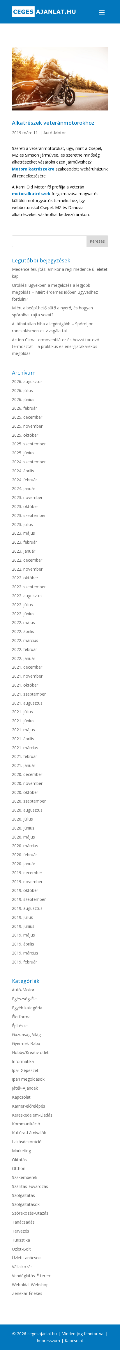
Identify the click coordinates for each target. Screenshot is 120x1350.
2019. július (22, 917)
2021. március (25, 747)
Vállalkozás (22, 1266)
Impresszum (48, 1340)
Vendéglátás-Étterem (32, 1275)
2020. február (24, 854)
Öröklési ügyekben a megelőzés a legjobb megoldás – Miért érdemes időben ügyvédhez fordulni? (55, 292)
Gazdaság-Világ (26, 1034)
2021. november (27, 676)
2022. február (24, 649)
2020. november (27, 783)
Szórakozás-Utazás (30, 1213)
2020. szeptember (29, 801)
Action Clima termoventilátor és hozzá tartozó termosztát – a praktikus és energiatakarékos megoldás (55, 346)
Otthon (18, 1168)
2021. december (27, 667)
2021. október (25, 685)
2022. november (27, 569)
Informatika (23, 1061)
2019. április (23, 944)
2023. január (23, 551)
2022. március (25, 640)
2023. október (25, 506)
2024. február (24, 479)
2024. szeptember (29, 461)
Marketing (21, 1150)
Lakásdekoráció (27, 1141)
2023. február (24, 542)
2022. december (27, 560)
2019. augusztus (27, 908)
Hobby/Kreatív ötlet (30, 1052)
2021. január (23, 765)
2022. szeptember (29, 586)
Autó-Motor (54, 132)
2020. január (23, 863)
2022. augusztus (27, 595)
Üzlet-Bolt (21, 1249)
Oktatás (19, 1159)
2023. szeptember (29, 515)
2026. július (22, 390)
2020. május (23, 837)
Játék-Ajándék (25, 1088)
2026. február (24, 408)
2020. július (22, 819)
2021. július (22, 711)
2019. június (23, 926)
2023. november (27, 497)
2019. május (23, 935)
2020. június (23, 828)
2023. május (23, 533)
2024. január (23, 488)
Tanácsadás (23, 1222)
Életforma (21, 1016)
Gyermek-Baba (26, 1043)
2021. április (23, 738)
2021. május (23, 729)
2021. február (24, 756)
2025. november (27, 426)
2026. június (23, 399)
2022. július (22, 604)
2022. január (23, 658)
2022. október (25, 577)
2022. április (23, 631)
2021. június (23, 720)
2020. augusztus (27, 810)
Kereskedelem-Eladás (32, 1115)
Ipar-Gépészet (25, 1070)
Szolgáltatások (26, 1204)
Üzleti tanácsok (26, 1257)
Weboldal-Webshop (30, 1284)
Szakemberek (24, 1177)
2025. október (25, 435)
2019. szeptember (29, 899)
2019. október (25, 890)
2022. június (23, 613)
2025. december (27, 417)
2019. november (27, 881)
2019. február (24, 962)
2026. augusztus (27, 381)
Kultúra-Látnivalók (29, 1132)
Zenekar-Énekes (27, 1293)
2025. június (23, 453)
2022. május (23, 622)
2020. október (25, 792)
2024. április (23, 470)
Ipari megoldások (28, 1079)
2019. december (27, 872)
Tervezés (20, 1231)
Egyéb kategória (27, 1007)
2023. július (22, 524)
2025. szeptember (29, 444)
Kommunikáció (26, 1123)
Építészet (20, 1025)
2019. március (25, 953)
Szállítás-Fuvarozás (30, 1186)
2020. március (25, 845)
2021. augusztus (27, 703)
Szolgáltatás (23, 1195)
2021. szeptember (29, 694)
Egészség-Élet (25, 998)
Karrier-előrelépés (28, 1106)
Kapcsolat (21, 1097)
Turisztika (21, 1240)
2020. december (27, 774)
